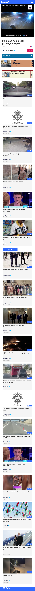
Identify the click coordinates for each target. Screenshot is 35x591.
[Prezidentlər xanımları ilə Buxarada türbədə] (17, 260)
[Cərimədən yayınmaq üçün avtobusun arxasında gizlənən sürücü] (17, 371)
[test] (17, 89)
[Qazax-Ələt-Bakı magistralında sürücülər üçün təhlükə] (17, 426)
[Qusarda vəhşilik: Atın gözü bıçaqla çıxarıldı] (17, 482)
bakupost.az (6, 442)
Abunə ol (30, 50)
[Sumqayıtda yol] (17, 565)
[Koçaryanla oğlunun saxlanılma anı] (17, 172)
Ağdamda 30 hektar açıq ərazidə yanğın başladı (17, 353)
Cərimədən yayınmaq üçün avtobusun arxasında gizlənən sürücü (17, 381)
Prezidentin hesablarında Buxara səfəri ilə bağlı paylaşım (17, 520)
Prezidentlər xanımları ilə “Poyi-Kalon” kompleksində (14, 325)
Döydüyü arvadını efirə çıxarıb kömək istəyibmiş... (14, 210)
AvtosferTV (6, 104)
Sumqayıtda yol (7, 575)
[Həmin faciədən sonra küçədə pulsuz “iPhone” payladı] (17, 227)
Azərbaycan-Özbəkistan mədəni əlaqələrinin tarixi (16, 126)
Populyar (10, 249)
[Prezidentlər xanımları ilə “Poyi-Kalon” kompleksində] (17, 315)
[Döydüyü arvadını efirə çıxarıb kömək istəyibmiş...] (17, 200)
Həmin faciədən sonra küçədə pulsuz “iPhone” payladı (16, 238)
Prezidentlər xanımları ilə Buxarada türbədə (15, 269)
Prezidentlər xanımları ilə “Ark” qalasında (15, 297)
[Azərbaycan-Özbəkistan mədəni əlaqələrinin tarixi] (17, 116)
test (4, 98)
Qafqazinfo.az (6, 131)
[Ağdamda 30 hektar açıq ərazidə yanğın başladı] (17, 343)
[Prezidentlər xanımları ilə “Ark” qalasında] (17, 288)
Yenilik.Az (5, 525)
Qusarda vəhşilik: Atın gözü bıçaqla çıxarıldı (16, 492)
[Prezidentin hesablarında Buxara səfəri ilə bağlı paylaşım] (17, 510)
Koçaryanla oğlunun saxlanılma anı (13, 181)
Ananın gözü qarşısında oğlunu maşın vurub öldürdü (16, 154)
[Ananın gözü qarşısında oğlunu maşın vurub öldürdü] (17, 144)
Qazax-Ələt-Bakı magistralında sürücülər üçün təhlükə (16, 437)
